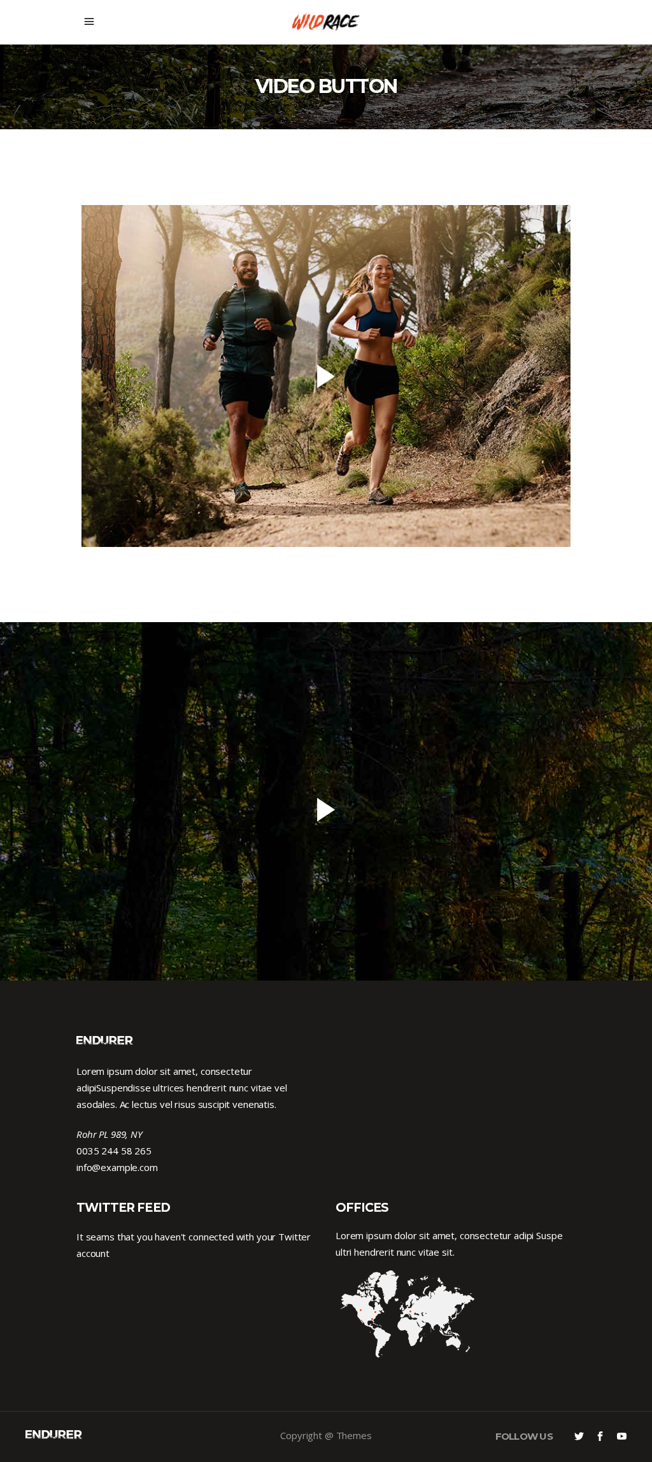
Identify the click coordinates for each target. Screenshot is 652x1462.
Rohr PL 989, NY (109, 1134)
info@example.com (117, 1167)
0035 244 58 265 (114, 1150)
